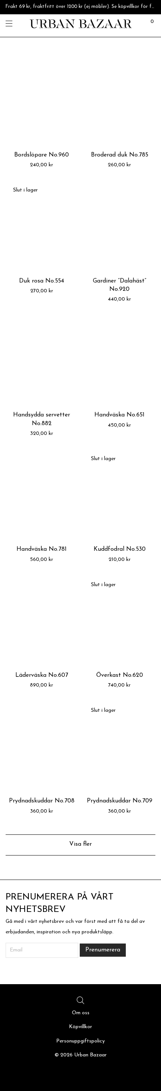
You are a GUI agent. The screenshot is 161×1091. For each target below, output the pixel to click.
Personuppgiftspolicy (80, 1041)
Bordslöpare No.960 (41, 155)
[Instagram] (80, 1074)
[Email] (91, 1074)
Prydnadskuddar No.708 (42, 801)
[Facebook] (69, 1074)
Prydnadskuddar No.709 (119, 801)
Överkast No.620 (119, 675)
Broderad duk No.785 (119, 155)
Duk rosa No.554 (41, 281)
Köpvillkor (80, 1027)
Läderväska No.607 (41, 675)
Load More (80, 844)
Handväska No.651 (119, 415)
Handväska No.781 (41, 549)
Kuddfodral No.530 (120, 549)
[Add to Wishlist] (68, 64)
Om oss (80, 1013)
